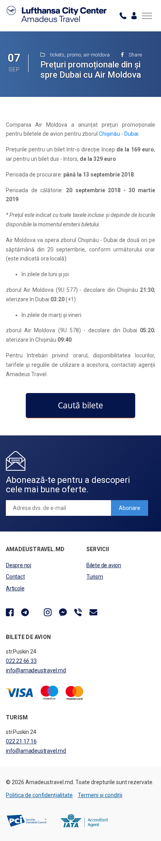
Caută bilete (80, 405)
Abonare (129, 508)
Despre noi (18, 565)
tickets (57, 55)
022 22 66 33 (21, 661)
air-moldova (96, 55)
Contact (15, 576)
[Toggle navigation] (147, 16)
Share (134, 55)
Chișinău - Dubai (118, 134)
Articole (15, 588)
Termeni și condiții (100, 795)
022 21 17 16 (21, 741)
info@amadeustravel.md (36, 670)
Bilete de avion (103, 565)
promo (74, 55)
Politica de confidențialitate (39, 795)
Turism (94, 576)
